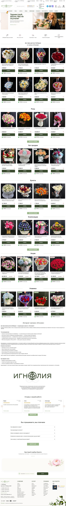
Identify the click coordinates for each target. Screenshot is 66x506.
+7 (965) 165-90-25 (41, 5)
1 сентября (10, 11)
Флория (3, 503)
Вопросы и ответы (55, 1)
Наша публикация (20, 496)
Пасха (45, 489)
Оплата (37, 0)
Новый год (46, 488)
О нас (43, 1)
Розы (16, 11)
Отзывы (41, 0)
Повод (26, 11)
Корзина (63, 5)
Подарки (51, 11)
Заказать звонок (41, 8)
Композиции (31, 11)
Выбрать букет (13, 24)
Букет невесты (45, 11)
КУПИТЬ (8, 70)
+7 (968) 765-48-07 (5, 491)
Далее (42, 473)
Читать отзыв (6, 410)
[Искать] (16, 6)
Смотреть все (33, 414)
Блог (64, 0)
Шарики (56, 11)
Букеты (20, 11)
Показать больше (33, 141)
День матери (46, 484)
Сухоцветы (38, 11)
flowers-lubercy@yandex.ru (6, 494)
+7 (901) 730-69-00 (41, 7)
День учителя (46, 487)
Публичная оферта (20, 495)
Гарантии (51, 0)
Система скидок (20, 493)
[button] (64, 406)
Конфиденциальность (21, 494)
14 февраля (46, 483)
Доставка (47, 0)
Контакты (60, 0)
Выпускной (46, 493)
